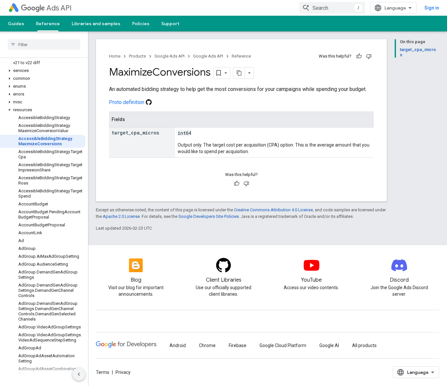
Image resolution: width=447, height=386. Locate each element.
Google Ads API (169, 56)
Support (170, 23)
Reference (48, 23)
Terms (102, 372)
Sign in (431, 7)
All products (364, 345)
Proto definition (127, 102)
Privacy (123, 372)
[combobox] (332, 8)
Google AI (329, 345)
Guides (16, 23)
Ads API (59, 8)
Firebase (237, 345)
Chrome (207, 345)
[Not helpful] (369, 56)
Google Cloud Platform (282, 345)
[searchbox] (44, 44)
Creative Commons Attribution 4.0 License (273, 209)
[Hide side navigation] (78, 374)
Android (178, 345)
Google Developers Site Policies (208, 216)
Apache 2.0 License (121, 216)
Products (137, 56)
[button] (42, 71)
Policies (141, 23)
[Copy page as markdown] (239, 73)
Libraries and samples (96, 23)
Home (114, 56)
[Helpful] (359, 56)
